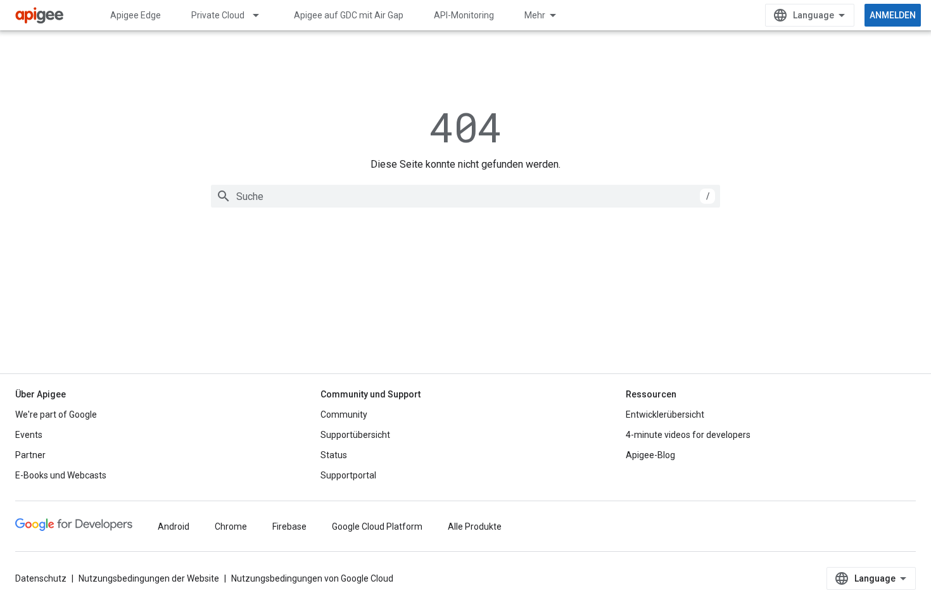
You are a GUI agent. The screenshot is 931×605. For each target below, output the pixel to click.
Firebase (289, 526)
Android (173, 526)
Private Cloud (217, 15)
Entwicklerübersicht (665, 414)
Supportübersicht (355, 435)
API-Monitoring (464, 15)
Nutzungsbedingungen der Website (149, 578)
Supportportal (348, 475)
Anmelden (893, 15)
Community (343, 414)
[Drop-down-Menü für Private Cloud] (261, 15)
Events (28, 435)
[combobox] (465, 196)
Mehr (534, 15)
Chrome (231, 526)
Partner (30, 455)
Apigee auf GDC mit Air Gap (348, 15)
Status (333, 455)
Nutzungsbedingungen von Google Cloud (312, 578)
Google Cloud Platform (377, 526)
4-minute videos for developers (688, 435)
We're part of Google (56, 414)
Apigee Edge (135, 15)
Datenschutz (40, 578)
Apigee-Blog (650, 455)
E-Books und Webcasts (60, 475)
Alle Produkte (475, 526)
